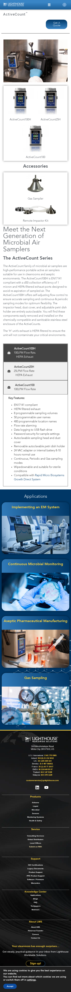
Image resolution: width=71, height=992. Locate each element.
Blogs (35, 899)
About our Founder (35, 931)
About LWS (35, 927)
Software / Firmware (35, 879)
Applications (35, 895)
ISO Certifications (35, 865)
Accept (10, 986)
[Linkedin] (37, 787)
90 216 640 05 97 (46, 769)
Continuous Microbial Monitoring (35, 564)
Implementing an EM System (35, 507)
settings (31, 979)
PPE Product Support (35, 876)
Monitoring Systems (35, 817)
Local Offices (35, 843)
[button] (65, 5)
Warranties (35, 883)
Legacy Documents (35, 869)
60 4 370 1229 (46, 775)
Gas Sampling (35, 678)
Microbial (35, 810)
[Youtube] (46, 787)
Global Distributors (35, 839)
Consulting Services (35, 836)
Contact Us (35, 938)
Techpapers (35, 906)
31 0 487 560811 (46, 764)
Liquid (35, 806)
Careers (35, 934)
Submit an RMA (35, 847)
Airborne (35, 802)
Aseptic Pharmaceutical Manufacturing (35, 621)
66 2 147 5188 (46, 772)
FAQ (35, 902)
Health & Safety (35, 821)
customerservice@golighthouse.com (42, 780)
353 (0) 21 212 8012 (46, 758)
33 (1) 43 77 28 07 (46, 767)
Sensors (35, 813)
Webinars (35, 910)
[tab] (35, 353)
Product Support (35, 872)
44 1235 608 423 (44, 761)
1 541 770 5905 (50, 755)
